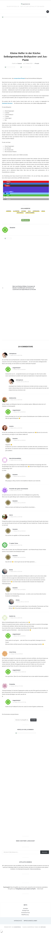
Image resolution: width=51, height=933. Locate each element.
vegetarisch (20, 212)
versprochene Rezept (19, 78)
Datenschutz (18, 920)
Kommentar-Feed (25, 912)
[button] (8, 181)
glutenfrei (16, 211)
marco (11, 515)
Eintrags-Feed (25, 910)
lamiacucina (12, 398)
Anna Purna (12, 652)
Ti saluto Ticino (13, 543)
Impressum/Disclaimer (30, 920)
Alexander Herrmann (7, 103)
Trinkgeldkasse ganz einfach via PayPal (26, 888)
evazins (11, 426)
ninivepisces (12, 353)
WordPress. (17, 927)
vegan (43, 211)
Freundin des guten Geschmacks (18, 488)
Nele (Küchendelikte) (15, 458)
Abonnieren (44, 852)
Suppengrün (36, 211)
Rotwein (23, 211)
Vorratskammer (30, 212)
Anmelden (25, 908)
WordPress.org (25, 914)
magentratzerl (16, 367)
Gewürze (8, 211)
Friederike (12, 684)
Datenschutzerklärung (35, 869)
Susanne (20, 63)
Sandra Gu (12, 616)
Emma (11, 569)
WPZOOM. (43, 927)
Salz (29, 211)
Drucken (26, 220)
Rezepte (37, 63)
